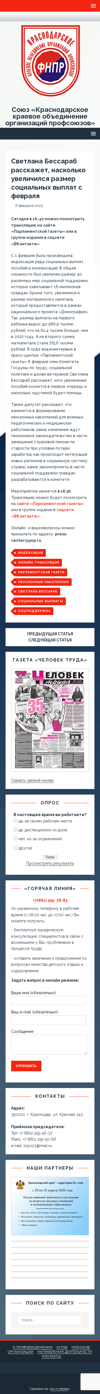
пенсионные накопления (43, 582)
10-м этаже (59, 1389)
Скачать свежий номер (32, 780)
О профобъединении (33, 1347)
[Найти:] (50, 1320)
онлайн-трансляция (38, 562)
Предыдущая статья (50, 634)
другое (25, 848)
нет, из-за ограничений (40, 839)
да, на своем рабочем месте (45, 821)
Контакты (51, 1356)
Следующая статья (50, 640)
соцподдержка (34, 611)
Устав (62, 1347)
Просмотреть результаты (50, 863)
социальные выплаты (40, 601)
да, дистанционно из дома (43, 830)
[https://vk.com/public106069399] (19, 16)
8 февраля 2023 (29, 206)
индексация (30, 553)
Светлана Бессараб (38, 591)
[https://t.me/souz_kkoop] (8, 16)
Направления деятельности (65, 1352)
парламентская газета (41, 572)
